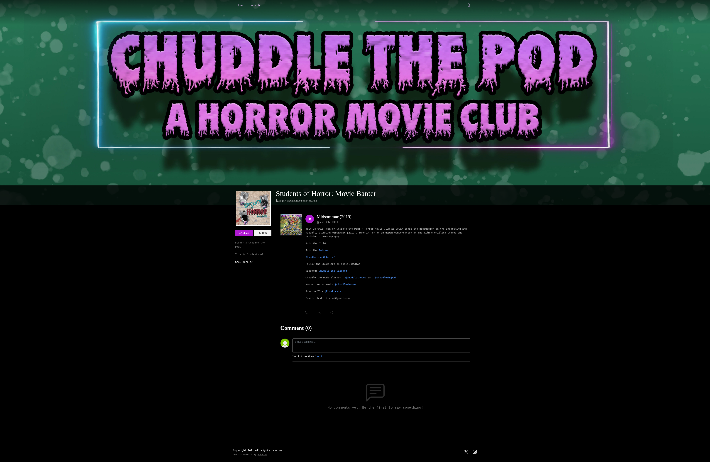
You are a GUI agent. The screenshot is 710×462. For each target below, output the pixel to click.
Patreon (324, 250)
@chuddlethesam (345, 284)
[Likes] (307, 312)
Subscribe (255, 5)
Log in (319, 356)
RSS (264, 233)
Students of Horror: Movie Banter (326, 193)
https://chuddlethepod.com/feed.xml (298, 200)
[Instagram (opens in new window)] (475, 451)
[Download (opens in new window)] (319, 312)
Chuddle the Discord (333, 270)
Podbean (262, 454)
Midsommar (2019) (334, 216)
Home (240, 5)
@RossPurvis (333, 291)
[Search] (468, 5)
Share (246, 233)
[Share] (332, 312)
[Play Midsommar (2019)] (309, 219)
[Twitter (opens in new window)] (466, 451)
